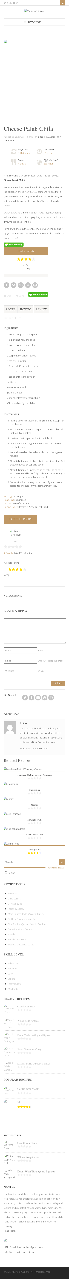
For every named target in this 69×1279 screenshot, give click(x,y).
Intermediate (15, 983)
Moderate (13, 989)
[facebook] (7, 3)
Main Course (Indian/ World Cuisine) (26, 913)
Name (40, 650)
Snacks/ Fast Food (38, 506)
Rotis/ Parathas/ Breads (20, 929)
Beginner (48, 163)
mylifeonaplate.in (25, 1252)
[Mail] (14, 3)
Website (41, 671)
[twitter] (5, 3)
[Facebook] (31, 698)
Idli (19, 1102)
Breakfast (23, 506)
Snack (26, 503)
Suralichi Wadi (34, 819)
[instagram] (17, 3)
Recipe (11, 309)
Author (51, 136)
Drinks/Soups (15, 903)
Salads (11, 934)
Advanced (13, 963)
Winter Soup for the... (28, 1020)
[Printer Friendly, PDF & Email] (14, 244)
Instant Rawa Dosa (34, 834)
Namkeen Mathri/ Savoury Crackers (35, 774)
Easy (10, 973)
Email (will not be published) (50, 660)
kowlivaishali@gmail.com (30, 1247)
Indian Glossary (16, 908)
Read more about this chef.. (34, 748)
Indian (41, 136)
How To (25, 309)
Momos (34, 804)
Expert (11, 978)
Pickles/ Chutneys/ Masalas (22, 919)
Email (9, 295)
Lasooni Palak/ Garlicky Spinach (33, 1063)
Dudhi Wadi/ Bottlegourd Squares (34, 1035)
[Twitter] (25, 698)
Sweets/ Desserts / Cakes (21, 944)
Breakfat (17, 503)
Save (21, 295)
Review (41, 309)
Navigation (35, 22)
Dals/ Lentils (14, 898)
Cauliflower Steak (26, 1006)
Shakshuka (34, 789)
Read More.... (11, 1230)
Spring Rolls (34, 849)
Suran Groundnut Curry (29, 1049)
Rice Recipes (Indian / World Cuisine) (27, 924)
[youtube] (11, 3)
